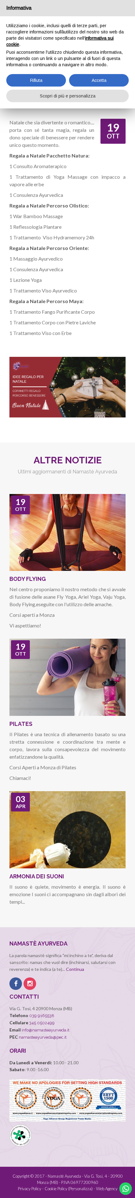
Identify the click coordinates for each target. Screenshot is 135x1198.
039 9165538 (41, 1015)
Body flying (27, 579)
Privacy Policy (29, 1188)
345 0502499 (42, 1023)
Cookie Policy (56, 1188)
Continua (75, 969)
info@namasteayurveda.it (45, 1030)
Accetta (99, 80)
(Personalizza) (80, 1188)
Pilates (20, 724)
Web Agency (106, 1188)
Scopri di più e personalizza (67, 95)
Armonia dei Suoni (36, 876)
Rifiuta (36, 80)
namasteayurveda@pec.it (43, 1037)
